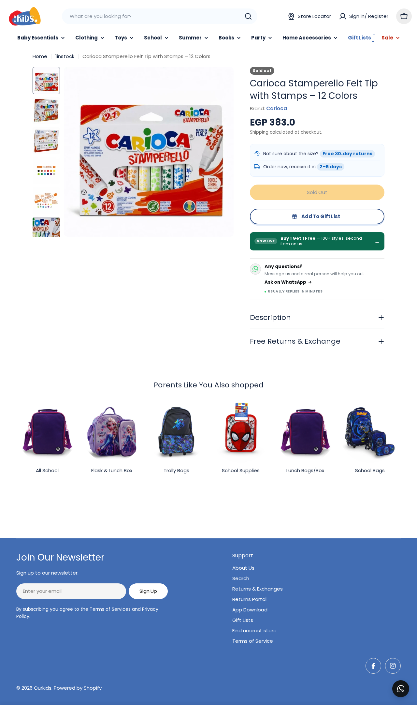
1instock (64, 56)
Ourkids (42, 687)
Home (40, 56)
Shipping (259, 132)
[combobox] (159, 16)
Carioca (276, 108)
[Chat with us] (400, 688)
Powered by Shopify (78, 687)
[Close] (407, 681)
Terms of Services (110, 609)
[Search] (248, 16)
